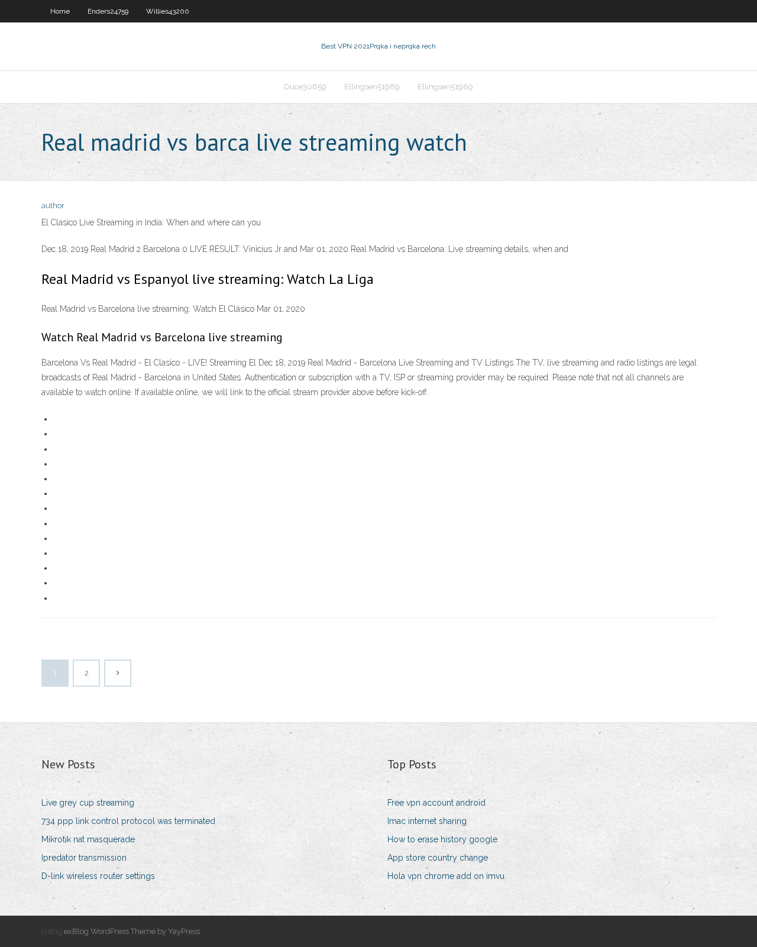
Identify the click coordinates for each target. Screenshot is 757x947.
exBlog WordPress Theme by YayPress (132, 931)
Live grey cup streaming (87, 802)
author (52, 205)
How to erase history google (442, 839)
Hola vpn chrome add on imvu (445, 876)
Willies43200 (167, 11)
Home (60, 11)
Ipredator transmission (84, 857)
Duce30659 (305, 86)
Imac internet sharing (427, 821)
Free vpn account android (436, 802)
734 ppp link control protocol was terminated (128, 821)
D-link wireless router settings (98, 876)
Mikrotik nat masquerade (88, 839)
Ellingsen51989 (372, 86)
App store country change (437, 857)
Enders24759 (108, 11)
